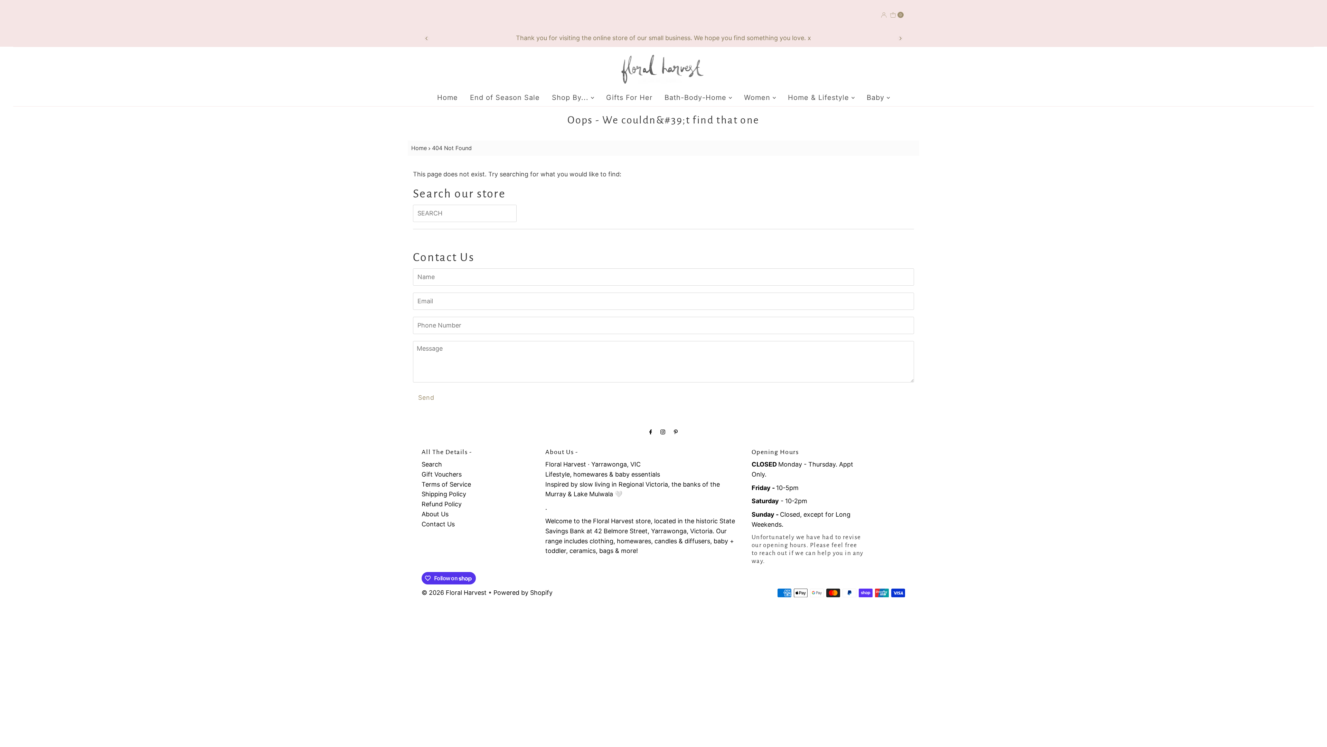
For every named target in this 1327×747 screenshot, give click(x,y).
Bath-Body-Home (697, 97)
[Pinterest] (676, 432)
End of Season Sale (505, 97)
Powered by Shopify (523, 592)
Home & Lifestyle (819, 97)
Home (447, 97)
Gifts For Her (629, 97)
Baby (877, 97)
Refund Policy (442, 504)
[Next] (900, 38)
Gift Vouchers (442, 474)
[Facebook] (650, 432)
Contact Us (438, 524)
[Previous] (427, 38)
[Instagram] (662, 432)
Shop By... (571, 97)
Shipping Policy (444, 494)
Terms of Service (446, 484)
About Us (435, 514)
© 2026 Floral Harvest (454, 592)
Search (432, 464)
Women (758, 97)
